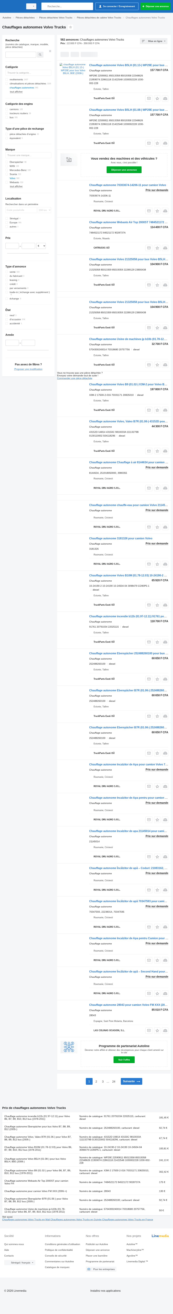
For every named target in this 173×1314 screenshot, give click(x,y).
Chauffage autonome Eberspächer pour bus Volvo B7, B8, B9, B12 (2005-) (37, 1128)
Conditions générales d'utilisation (62, 1244)
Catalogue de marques (57, 1267)
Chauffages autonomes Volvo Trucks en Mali (26, 1219)
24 (113, 1081)
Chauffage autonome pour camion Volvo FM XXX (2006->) (35, 1191)
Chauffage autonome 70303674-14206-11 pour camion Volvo (127, 185)
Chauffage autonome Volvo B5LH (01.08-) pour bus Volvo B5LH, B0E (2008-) (35, 1160)
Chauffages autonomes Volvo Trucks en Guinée (76, 1219)
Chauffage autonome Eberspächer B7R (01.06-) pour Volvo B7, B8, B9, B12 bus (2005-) (36, 1200)
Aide (6, 1250)
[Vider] (50, 51)
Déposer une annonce (124, 169)
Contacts (9, 1255)
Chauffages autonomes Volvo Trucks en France (127, 1219)
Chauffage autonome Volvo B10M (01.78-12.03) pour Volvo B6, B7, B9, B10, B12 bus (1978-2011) (38, 1148)
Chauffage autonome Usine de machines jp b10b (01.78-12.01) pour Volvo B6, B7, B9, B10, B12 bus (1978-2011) (34, 1210)
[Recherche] (45, 6)
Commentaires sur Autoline (59, 1261)
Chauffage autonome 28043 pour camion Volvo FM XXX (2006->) (130, 1004)
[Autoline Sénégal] (13, 6)
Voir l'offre (124, 1059)
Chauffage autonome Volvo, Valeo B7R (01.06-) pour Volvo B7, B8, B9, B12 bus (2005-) (37, 1138)
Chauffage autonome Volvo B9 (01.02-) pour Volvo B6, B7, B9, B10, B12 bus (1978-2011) (37, 1172)
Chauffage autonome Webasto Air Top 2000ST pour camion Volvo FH (36, 1182)
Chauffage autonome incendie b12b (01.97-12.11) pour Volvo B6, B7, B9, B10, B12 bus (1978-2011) (37, 1117)
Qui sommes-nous (14, 1244)
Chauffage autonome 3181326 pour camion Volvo (120, 538)
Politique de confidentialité (59, 1250)
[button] (157, 98)
